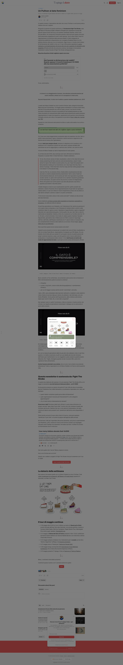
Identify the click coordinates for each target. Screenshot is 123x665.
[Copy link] (51, 343)
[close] (74, 319)
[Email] (61, 343)
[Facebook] (56, 343)
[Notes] (67, 343)
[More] (72, 343)
